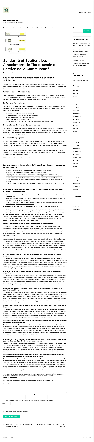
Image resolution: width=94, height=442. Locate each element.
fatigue (59, 373)
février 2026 (76, 107)
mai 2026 (75, 99)
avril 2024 (75, 172)
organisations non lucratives (30, 374)
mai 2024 (75, 169)
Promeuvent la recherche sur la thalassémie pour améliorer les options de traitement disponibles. (33, 177)
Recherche (86, 30)
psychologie (76, 206)
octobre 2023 (76, 189)
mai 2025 (75, 134)
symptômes (38, 375)
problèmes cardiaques (46, 374)
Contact (89, 12)
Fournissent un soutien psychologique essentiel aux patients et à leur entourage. (28, 170)
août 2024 (75, 160)
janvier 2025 (76, 145)
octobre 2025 (76, 119)
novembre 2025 (77, 116)
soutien (23, 375)
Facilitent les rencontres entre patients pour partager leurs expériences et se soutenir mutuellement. (34, 176)
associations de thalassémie (15, 373)
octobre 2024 (76, 154)
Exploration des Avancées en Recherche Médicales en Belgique (81, 50)
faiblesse (51, 373)
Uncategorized (76, 209)
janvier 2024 (76, 180)
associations (6, 373)
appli (74, 200)
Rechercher (75, 27)
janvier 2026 (76, 110)
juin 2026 (75, 96)
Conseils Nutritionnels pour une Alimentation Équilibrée (80, 59)
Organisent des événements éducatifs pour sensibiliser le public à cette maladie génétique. (31, 174)
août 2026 (75, 90)
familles (55, 373)
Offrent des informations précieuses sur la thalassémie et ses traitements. (26, 172)
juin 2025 (75, 131)
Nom (4, 394)
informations (12, 374)
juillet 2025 (75, 128)
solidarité (19, 375)
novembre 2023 (77, 186)
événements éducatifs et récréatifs (41, 373)
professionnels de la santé (58, 374)
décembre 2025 (77, 113)
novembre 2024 (77, 151)
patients (39, 374)
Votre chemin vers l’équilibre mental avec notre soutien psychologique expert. (81, 45)
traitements (50, 375)
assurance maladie (77, 203)
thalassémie (44, 375)
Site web (50, 394)
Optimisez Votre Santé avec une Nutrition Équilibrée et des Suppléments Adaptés (81, 65)
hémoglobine (6, 374)
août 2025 (75, 125)
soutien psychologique (31, 375)
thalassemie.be (10, 21)
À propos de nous (82, 12)
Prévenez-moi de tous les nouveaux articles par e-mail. (17, 411)
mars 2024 (75, 175)
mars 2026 (75, 104)
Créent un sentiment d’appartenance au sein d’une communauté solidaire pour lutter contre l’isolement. (35, 183)
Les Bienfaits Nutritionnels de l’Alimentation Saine (80, 55)
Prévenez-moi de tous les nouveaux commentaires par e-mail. (19, 407)
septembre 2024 (77, 157)
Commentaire (6, 383)
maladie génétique (19, 374)
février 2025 (76, 142)
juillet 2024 (75, 163)
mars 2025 (75, 140)
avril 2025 (75, 137)
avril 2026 (75, 102)
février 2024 (76, 177)
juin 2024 (75, 166)
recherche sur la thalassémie (10, 375)
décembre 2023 (76, 183)
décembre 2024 (77, 148)
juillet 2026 (75, 93)
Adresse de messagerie (31, 394)
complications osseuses (27, 373)
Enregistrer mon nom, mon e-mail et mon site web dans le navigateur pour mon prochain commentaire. (29, 400)
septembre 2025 (77, 122)
